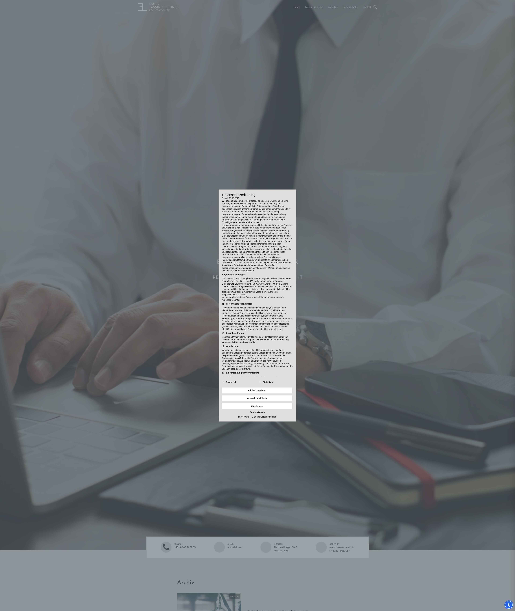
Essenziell (231, 382)
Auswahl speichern (257, 398)
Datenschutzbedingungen (264, 417)
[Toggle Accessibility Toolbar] (509, 605)
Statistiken (268, 382)
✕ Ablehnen (257, 406)
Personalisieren (257, 412)
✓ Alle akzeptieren (257, 390)
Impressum (243, 417)
